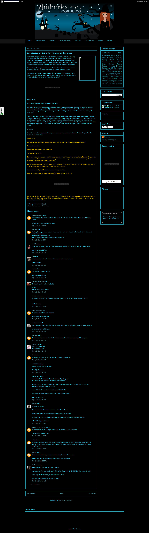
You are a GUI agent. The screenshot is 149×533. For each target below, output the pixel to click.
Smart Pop (72, 57)
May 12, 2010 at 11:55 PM (39, 461)
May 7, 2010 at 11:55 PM (39, 423)
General (111, 64)
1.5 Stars (104, 83)
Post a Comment (35, 485)
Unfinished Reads (106, 85)
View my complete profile (109, 140)
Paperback (108, 78)
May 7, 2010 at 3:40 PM (39, 331)
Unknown (36, 204)
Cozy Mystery (116, 55)
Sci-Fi (113, 83)
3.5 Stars (114, 68)
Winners (78, 41)
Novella (119, 66)
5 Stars (107, 73)
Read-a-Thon (114, 70)
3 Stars (113, 75)
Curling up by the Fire (38, 427)
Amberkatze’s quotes (110, 213)
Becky (33, 269)
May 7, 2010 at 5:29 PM (39, 351)
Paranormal (106, 68)
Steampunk (105, 80)
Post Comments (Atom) (65, 500)
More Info (30, 129)
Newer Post (31, 493)
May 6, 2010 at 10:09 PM (39, 225)
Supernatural (119, 83)
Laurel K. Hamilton (43, 206)
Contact (109, 41)
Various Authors (117, 82)
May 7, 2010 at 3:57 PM (39, 340)
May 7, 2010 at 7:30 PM (39, 372)
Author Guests (40, 41)
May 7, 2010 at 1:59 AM (39, 252)
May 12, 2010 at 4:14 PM (39, 448)
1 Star (109, 83)
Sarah (33, 440)
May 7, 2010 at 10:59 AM (39, 319)
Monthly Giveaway (64, 41)
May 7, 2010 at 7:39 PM (39, 400)
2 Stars (120, 78)
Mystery (114, 78)
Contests (52, 41)
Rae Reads (35, 465)
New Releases (89, 41)
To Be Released (117, 80)
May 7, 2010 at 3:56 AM (39, 292)
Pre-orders (119, 75)
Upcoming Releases (107, 82)
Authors (100, 41)
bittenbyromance (37, 215)
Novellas (112, 73)
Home (29, 41)
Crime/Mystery (114, 76)
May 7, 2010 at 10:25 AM (39, 306)
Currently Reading (111, 71)
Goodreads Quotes (117, 222)
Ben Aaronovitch (114, 218)
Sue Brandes (36, 323)
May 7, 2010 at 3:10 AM (39, 277)
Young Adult (108, 60)
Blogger (78, 529)
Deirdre (34, 452)
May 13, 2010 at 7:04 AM (39, 481)
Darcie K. (34, 344)
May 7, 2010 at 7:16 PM (39, 360)
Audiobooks (115, 62)
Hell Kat (34, 403)
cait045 (34, 244)
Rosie (33, 355)
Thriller (111, 80)
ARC (104, 58)
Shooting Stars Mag (38, 281)
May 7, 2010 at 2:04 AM (39, 265)
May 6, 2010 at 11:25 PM (39, 240)
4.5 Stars (111, 66)
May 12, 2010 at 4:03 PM (39, 436)
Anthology (105, 76)
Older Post (92, 493)
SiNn (33, 256)
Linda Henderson (37, 310)
